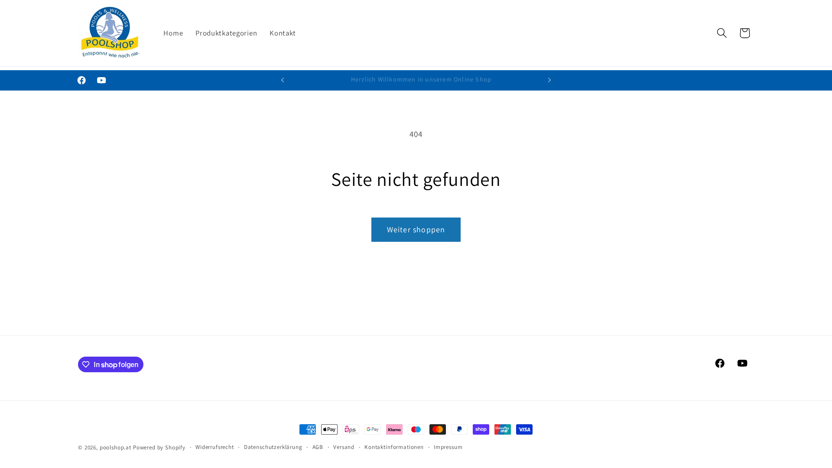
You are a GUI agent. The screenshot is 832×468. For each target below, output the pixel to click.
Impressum (448, 447)
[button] (721, 33)
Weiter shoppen (416, 229)
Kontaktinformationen (394, 447)
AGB (318, 447)
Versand (343, 447)
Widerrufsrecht (214, 447)
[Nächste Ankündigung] (549, 80)
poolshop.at (115, 447)
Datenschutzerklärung (273, 447)
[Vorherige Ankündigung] (282, 80)
